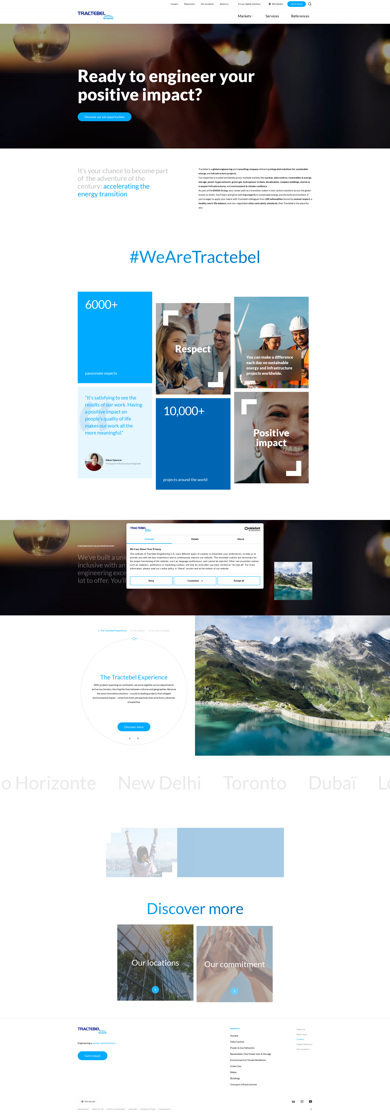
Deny (151, 580)
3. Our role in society (159, 630)
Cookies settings (147, 1109)
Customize (193, 580)
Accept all (239, 580)
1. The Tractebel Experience (112, 630)
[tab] (112, 630)
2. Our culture (137, 630)
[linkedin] (293, 1101)
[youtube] (310, 1101)
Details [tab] (195, 539)
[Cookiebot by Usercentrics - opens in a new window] (247, 529)
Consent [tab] (149, 539)
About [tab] (240, 539)
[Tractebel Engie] (95, 16)
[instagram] (302, 1101)
